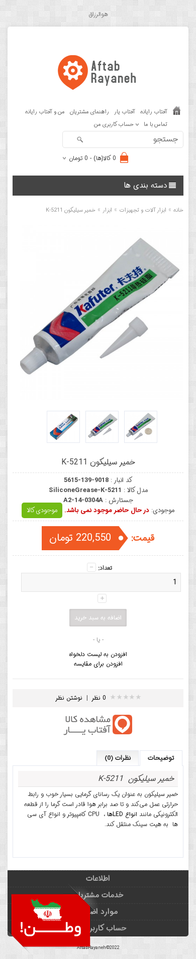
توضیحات (161, 758)
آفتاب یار (124, 112)
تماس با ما (155, 124)
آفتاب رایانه (153, 112)
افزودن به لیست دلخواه (98, 654)
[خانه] (176, 113)
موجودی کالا (42, 510)
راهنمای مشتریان (89, 112)
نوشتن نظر (68, 698)
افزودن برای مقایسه (98, 664)
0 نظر (99, 698)
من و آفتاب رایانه (45, 112)
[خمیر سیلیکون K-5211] (140, 427)
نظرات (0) (118, 758)
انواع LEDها (122, 814)
